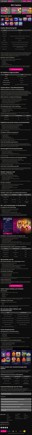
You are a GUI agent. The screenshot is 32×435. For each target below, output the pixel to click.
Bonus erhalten (16, 220)
